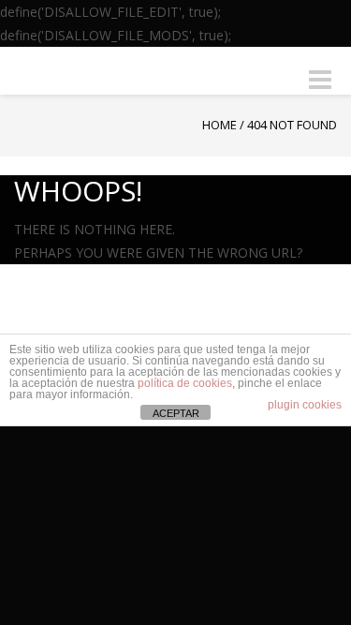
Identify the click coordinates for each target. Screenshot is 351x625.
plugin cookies (305, 404)
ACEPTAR (176, 413)
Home (219, 124)
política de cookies (185, 383)
